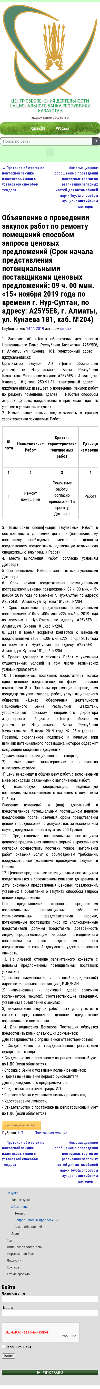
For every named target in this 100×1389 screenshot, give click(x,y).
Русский (62, 128)
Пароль (7, 1307)
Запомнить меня (18, 1347)
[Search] (96, 141)
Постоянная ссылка (50, 1132)
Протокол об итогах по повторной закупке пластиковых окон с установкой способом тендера (23, 179)
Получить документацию (21, 1125)
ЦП (20, 1132)
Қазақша (38, 128)
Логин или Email (14, 1293)
